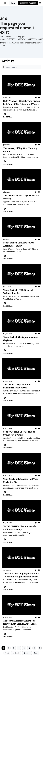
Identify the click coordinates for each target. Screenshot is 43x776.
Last (36, 653)
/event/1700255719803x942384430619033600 (21, 39)
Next (26, 653)
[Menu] (40, 2)
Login (13, 3)
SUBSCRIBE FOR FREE (28, 3)
